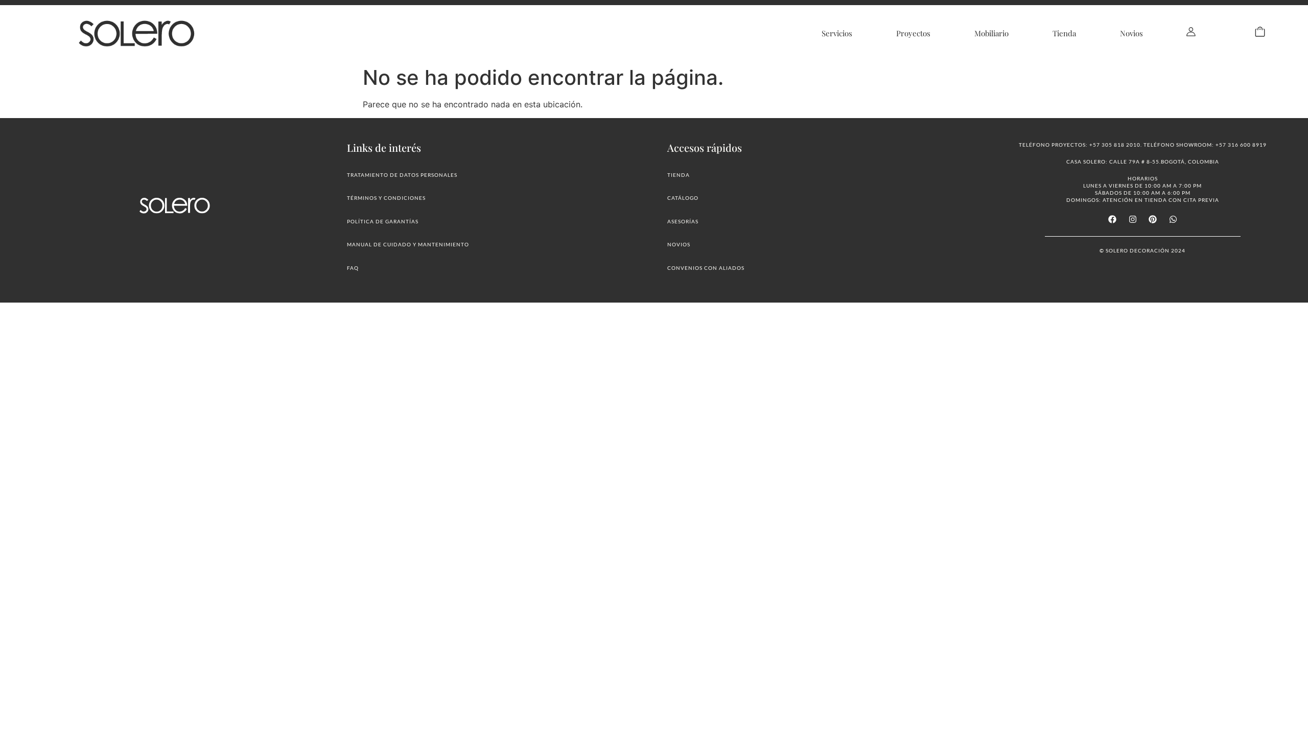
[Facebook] (1112, 219)
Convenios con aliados (705, 268)
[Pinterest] (1152, 219)
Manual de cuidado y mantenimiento (408, 244)
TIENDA (678, 175)
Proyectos (913, 33)
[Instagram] (1132, 219)
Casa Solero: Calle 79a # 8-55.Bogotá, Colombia (1142, 161)
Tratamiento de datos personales (402, 175)
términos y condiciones (386, 198)
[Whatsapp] (1172, 219)
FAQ (353, 268)
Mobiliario (991, 33)
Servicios (837, 33)
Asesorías (682, 221)
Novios (1131, 33)
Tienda (1064, 33)
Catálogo (682, 198)
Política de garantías (382, 221)
